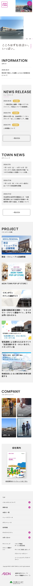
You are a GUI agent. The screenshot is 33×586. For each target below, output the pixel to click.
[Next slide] (31, 38)
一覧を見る (16, 138)
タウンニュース (7, 522)
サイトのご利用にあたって (22, 549)
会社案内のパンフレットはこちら (16, 481)
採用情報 (5, 527)
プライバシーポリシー (21, 553)
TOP (4, 497)
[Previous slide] (25, 38)
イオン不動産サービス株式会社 (20, 544)
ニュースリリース (8, 517)
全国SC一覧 (6, 512)
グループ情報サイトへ (21, 575)
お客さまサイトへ (20, 573)
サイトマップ (6, 544)
